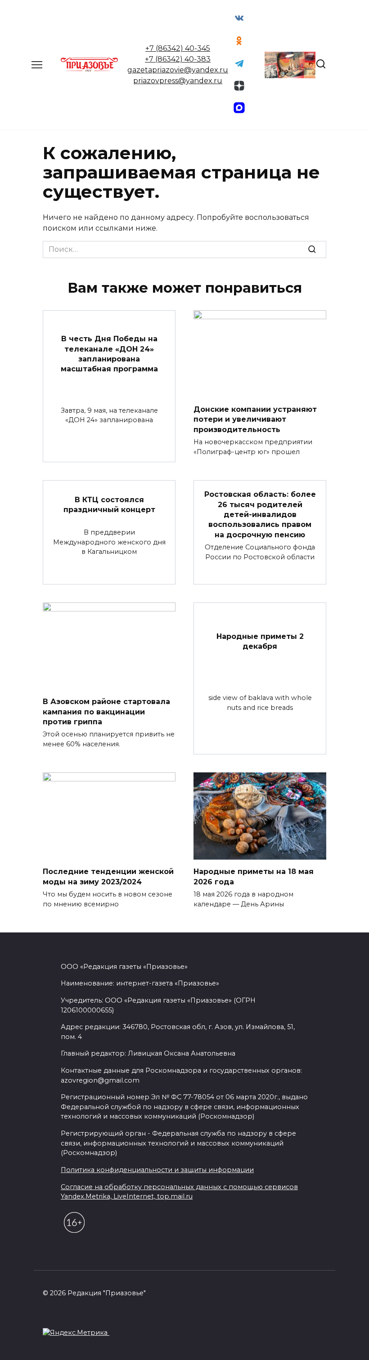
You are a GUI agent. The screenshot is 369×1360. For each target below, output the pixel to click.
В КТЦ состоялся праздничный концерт (109, 504)
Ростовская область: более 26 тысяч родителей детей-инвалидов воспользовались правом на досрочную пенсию (260, 514)
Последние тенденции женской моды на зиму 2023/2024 (108, 876)
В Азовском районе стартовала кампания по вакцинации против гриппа (106, 711)
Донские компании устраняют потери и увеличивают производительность (255, 419)
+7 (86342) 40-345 (177, 48)
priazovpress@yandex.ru (177, 80)
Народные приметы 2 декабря (260, 641)
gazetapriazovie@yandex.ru (177, 70)
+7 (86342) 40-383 (178, 59)
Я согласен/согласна (187, 1346)
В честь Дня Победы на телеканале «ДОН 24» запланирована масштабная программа (109, 353)
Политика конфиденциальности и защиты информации (157, 1170)
